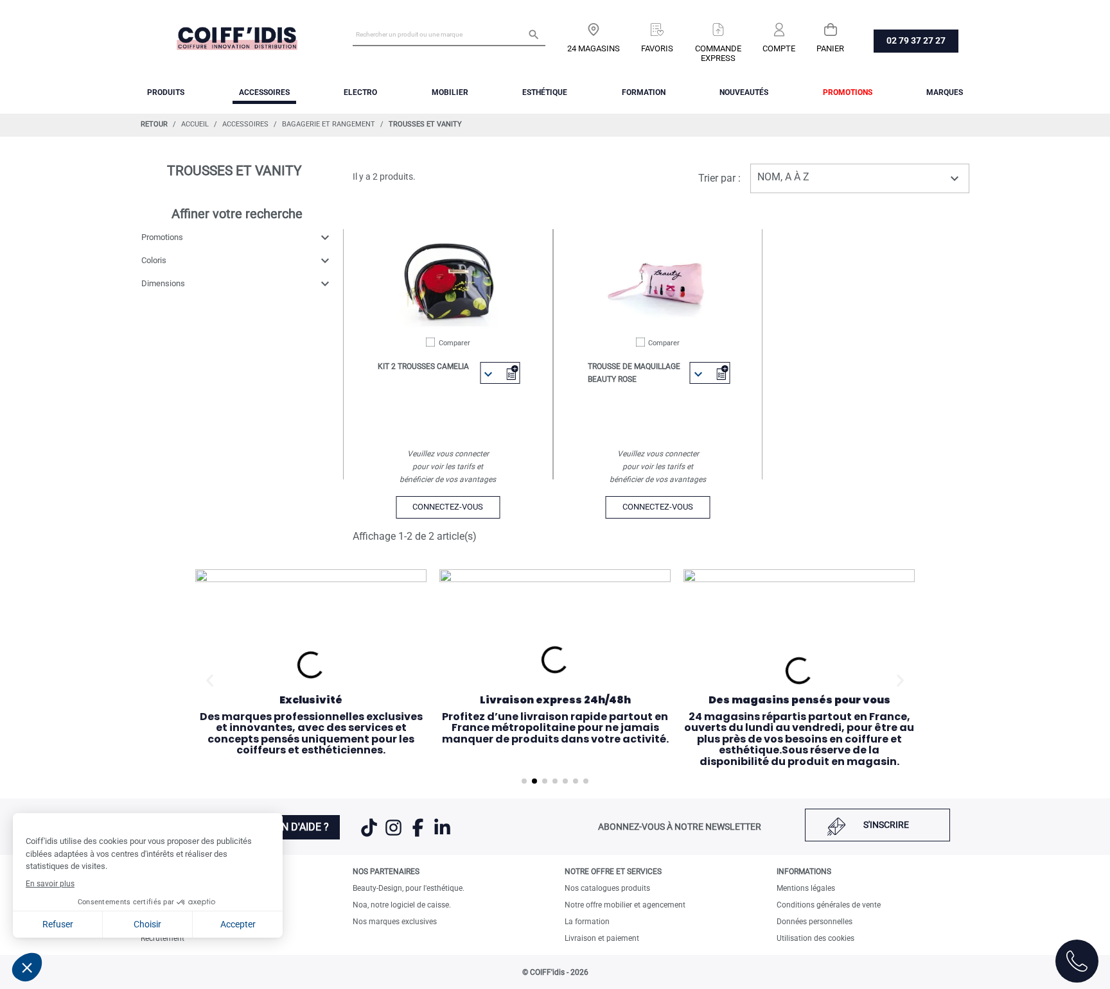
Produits (165, 92)
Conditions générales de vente (829, 904)
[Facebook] (419, 835)
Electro (360, 92)
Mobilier (450, 92)
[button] (210, 681)
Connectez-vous (447, 507)
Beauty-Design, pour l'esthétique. (408, 888)
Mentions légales (806, 888)
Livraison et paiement (602, 938)
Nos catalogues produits (607, 888)
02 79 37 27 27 (916, 40)
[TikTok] (370, 835)
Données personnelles (814, 921)
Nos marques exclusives (395, 921)
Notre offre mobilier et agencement (625, 904)
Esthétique (544, 92)
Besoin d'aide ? (291, 827)
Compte (778, 48)
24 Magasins (593, 48)
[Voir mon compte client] (779, 25)
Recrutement (162, 938)
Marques (944, 92)
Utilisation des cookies (815, 938)
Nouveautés (743, 92)
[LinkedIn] (442, 835)
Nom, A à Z (859, 178)
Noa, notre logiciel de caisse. (402, 904)
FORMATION (643, 92)
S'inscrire (886, 825)
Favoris (657, 48)
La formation (587, 921)
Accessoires (264, 92)
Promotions (847, 92)
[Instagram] (394, 835)
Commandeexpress (718, 53)
